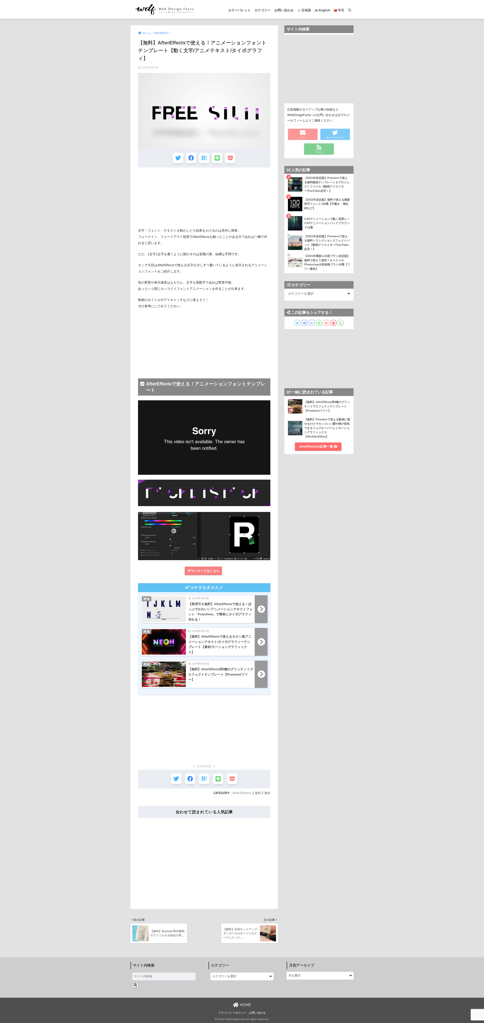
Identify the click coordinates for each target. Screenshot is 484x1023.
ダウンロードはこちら (203, 571)
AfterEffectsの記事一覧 (316, 446)
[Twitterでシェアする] (178, 158)
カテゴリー (262, 10)
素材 (267, 793)
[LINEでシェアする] (217, 158)
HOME (245, 1004)
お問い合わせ (284, 10)
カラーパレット (239, 10)
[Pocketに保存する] (230, 158)
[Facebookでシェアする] (191, 158)
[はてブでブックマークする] (204, 158)
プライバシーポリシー (232, 1012)
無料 (258, 793)
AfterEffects (242, 793)
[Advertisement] (204, 197)
